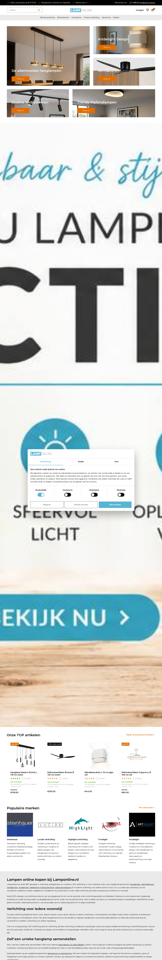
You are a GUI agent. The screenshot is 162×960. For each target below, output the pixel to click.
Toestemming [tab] (45, 462)
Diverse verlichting (91, 17)
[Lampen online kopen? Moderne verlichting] (81, 10)
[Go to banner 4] (38, 103)
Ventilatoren (77, 17)
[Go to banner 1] (48, 56)
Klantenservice (121, 3)
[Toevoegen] (38, 791)
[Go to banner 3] (124, 72)
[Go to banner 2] (124, 40)
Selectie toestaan (81, 505)
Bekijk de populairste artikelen (139, 735)
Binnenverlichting (47, 17)
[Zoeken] (39, 10)
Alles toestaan (115, 505)
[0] (152, 10)
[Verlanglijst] (147, 10)
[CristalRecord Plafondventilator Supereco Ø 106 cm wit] (136, 756)
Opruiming (106, 17)
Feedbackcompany (147, 3)
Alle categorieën (146, 807)
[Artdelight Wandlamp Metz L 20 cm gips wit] (99, 756)
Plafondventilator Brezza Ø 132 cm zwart (60, 773)
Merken (116, 17)
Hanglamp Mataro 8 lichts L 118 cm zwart (23, 773)
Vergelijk (28, 778)
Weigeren (47, 505)
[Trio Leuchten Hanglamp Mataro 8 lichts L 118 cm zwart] (25, 756)
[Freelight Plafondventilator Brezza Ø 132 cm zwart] (62, 756)
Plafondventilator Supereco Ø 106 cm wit (136, 773)
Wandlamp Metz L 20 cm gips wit (99, 773)
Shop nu (20, 79)
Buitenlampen (63, 17)
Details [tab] (81, 462)
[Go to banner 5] (113, 103)
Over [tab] (117, 462)
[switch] (67, 495)
